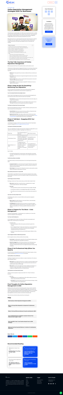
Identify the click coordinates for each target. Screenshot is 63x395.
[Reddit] (35, 336)
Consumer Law (39, 383)
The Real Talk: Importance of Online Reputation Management (18, 46)
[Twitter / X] (55, 383)
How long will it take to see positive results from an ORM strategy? (18, 58)
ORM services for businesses (19, 253)
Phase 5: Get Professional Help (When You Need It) (16, 51)
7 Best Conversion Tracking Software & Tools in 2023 (30, 363)
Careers (27, 381)
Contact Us (27, 385)
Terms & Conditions (40, 379)
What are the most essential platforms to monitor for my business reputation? (20, 59)
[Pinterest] (20, 336)
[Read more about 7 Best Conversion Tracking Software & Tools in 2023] (30, 360)
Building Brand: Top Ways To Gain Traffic (14, 352)
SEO (8, 7)
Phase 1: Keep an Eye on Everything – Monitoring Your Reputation (18, 47)
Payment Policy (39, 382)
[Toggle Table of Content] (32, 45)
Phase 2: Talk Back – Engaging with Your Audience (16, 48)
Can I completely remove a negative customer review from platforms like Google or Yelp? (21, 57)
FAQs (9, 53)
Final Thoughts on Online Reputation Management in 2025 (17, 52)
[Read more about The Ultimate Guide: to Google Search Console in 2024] (15, 360)
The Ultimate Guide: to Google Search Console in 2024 (14, 363)
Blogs (27, 384)
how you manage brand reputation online (22, 124)
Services (27, 383)
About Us (27, 382)
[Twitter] (15, 336)
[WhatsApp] (30, 336)
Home (27, 379)
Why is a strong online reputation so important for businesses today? (19, 55)
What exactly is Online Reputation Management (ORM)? (17, 54)
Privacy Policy (39, 381)
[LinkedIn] (25, 336)
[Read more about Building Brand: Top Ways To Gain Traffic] (15, 348)
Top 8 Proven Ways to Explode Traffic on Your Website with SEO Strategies (29, 353)
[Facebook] (10, 336)
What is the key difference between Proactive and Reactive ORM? (18, 56)
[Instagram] (51, 383)
